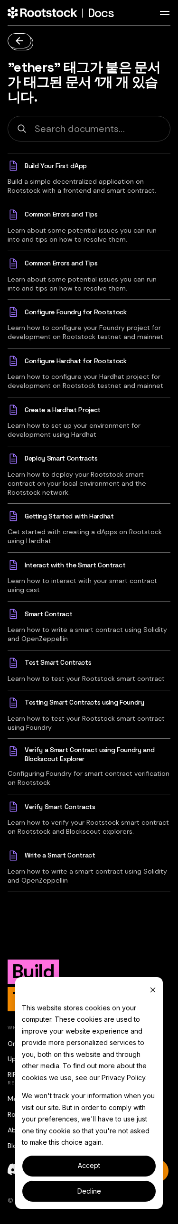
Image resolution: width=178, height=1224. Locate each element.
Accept (89, 1165)
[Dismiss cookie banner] (153, 990)
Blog (14, 1145)
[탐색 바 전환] (164, 13)
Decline (89, 1191)
